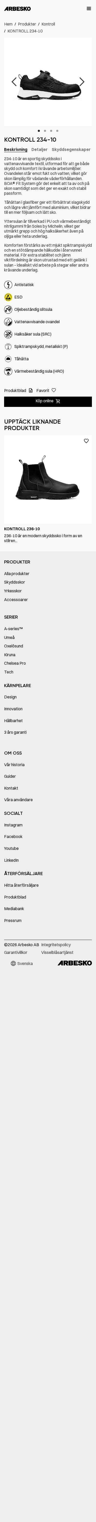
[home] (17, 9)
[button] (86, 8)
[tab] (15, 149)
